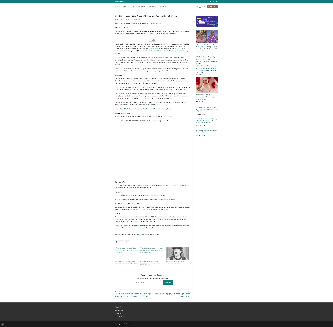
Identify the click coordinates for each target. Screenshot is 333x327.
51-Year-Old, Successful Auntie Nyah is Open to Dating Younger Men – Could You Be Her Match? (206, 47)
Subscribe (213, 6)
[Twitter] (210, 1)
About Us (118, 307)
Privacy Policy (119, 316)
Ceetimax (119, 19)
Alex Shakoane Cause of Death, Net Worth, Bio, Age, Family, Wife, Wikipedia (207, 109)
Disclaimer (118, 313)
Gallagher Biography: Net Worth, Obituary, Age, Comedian (206, 131)
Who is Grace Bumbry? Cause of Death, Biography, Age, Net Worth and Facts (149, 199)
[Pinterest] (216, 1)
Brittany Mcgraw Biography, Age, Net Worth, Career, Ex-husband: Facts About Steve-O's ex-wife (206, 68)
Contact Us (119, 310)
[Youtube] (213, 1)
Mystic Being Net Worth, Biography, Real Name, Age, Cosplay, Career (205, 97)
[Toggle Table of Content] (153, 39)
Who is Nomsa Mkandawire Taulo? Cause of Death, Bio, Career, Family (147, 109)
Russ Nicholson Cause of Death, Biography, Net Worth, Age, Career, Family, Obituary (150, 263)
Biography (138, 19)
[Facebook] (207, 1)
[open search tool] (197, 7)
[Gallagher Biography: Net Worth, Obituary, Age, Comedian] (177, 253)
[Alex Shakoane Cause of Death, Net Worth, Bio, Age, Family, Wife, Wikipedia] (127, 253)
